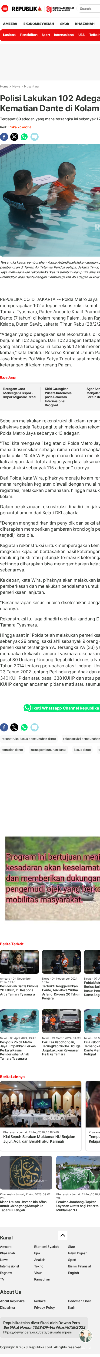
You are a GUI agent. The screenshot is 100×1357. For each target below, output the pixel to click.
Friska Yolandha (19, 127)
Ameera (6, 1247)
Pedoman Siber (79, 1301)
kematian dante (12, 750)
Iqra (37, 1253)
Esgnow (6, 1273)
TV (2, 1279)
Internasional (64, 35)
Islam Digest (77, 1253)
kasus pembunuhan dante (48, 750)
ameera (10, 24)
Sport (46, 35)
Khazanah (7, 1253)
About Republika (12, 1301)
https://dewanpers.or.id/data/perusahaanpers (37, 1332)
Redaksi (40, 1301)
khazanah (84, 24)
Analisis (40, 1260)
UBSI (82, 35)
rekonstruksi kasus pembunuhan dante (29, 739)
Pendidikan (29, 35)
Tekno (38, 1266)
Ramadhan (42, 1279)
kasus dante (82, 750)
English (73, 1273)
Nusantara (31, 86)
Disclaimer (7, 1307)
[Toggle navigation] (5, 8)
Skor (71, 1247)
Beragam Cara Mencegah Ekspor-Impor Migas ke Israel (20, 393)
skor (64, 24)
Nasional (10, 35)
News (16, 86)
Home (4, 86)
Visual (38, 1273)
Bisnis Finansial (79, 1266)
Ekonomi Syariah (38, 24)
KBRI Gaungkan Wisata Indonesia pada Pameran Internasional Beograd (58, 397)
